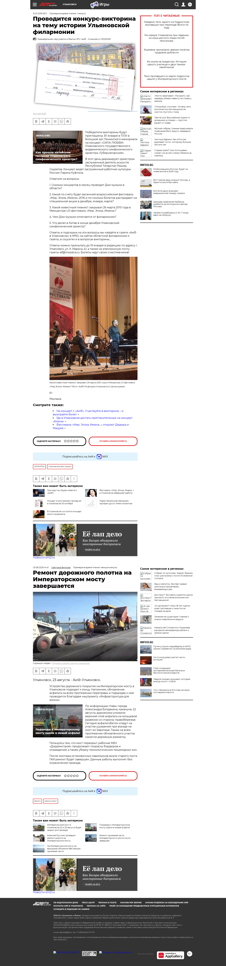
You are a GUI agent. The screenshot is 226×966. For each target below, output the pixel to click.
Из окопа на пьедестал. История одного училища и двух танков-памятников (166, 64)
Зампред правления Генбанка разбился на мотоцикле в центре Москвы (170, 204)
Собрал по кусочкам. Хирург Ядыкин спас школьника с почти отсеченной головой (173, 576)
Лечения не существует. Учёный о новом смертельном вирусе (171, 618)
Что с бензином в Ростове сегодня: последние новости (171, 691)
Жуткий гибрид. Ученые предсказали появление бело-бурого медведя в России (173, 131)
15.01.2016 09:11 (40, 13)
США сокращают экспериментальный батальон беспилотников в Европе (169, 670)
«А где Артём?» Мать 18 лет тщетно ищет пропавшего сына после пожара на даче (172, 608)
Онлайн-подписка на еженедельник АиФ (166, 903)
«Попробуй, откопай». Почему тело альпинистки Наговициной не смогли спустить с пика (172, 109)
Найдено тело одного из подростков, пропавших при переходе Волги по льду (166, 25)
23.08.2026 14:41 (41, 567)
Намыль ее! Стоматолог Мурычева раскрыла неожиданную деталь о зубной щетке (172, 630)
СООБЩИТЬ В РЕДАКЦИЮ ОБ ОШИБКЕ (71, 909)
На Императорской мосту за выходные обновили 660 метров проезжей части (63, 848)
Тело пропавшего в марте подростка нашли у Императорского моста (166, 77)
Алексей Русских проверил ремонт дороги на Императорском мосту (61, 838)
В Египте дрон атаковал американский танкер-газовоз (169, 192)
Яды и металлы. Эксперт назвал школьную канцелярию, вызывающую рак (170, 586)
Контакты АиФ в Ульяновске (68, 906)
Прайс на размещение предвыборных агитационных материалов (144, 906)
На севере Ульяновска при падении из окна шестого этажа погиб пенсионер (166, 38)
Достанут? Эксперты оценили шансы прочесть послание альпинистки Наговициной (173, 597)
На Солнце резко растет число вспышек (169, 658)
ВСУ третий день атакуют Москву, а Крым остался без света (171, 181)
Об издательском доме (65, 903)
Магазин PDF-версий (130, 903)
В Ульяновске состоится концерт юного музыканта (64, 512)
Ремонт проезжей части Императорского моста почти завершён (114, 838)
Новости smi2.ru (44, 557)
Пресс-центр (88, 903)
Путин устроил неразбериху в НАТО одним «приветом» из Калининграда (172, 647)
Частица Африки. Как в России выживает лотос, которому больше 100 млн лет (172, 142)
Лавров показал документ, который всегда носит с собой (171, 680)
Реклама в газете (107, 903)
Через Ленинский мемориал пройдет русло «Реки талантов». (116, 502)
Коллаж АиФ (39, 113)
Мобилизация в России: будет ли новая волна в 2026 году (170, 170)
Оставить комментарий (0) (113, 441)
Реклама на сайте (96, 906)
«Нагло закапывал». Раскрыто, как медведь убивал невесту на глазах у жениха (172, 98)
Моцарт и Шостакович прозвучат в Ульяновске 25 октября (64, 502)
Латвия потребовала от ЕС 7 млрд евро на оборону (170, 214)
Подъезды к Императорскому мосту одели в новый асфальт (114, 826)
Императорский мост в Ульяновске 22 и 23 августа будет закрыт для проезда (64, 827)
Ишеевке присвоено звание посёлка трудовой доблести (166, 51)
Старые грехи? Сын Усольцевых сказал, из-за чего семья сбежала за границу (172, 153)
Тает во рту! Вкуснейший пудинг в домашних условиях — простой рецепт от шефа (172, 120)
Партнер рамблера (145, 954)
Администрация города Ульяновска (71, 663)
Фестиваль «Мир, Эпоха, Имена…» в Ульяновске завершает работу (116, 491)
